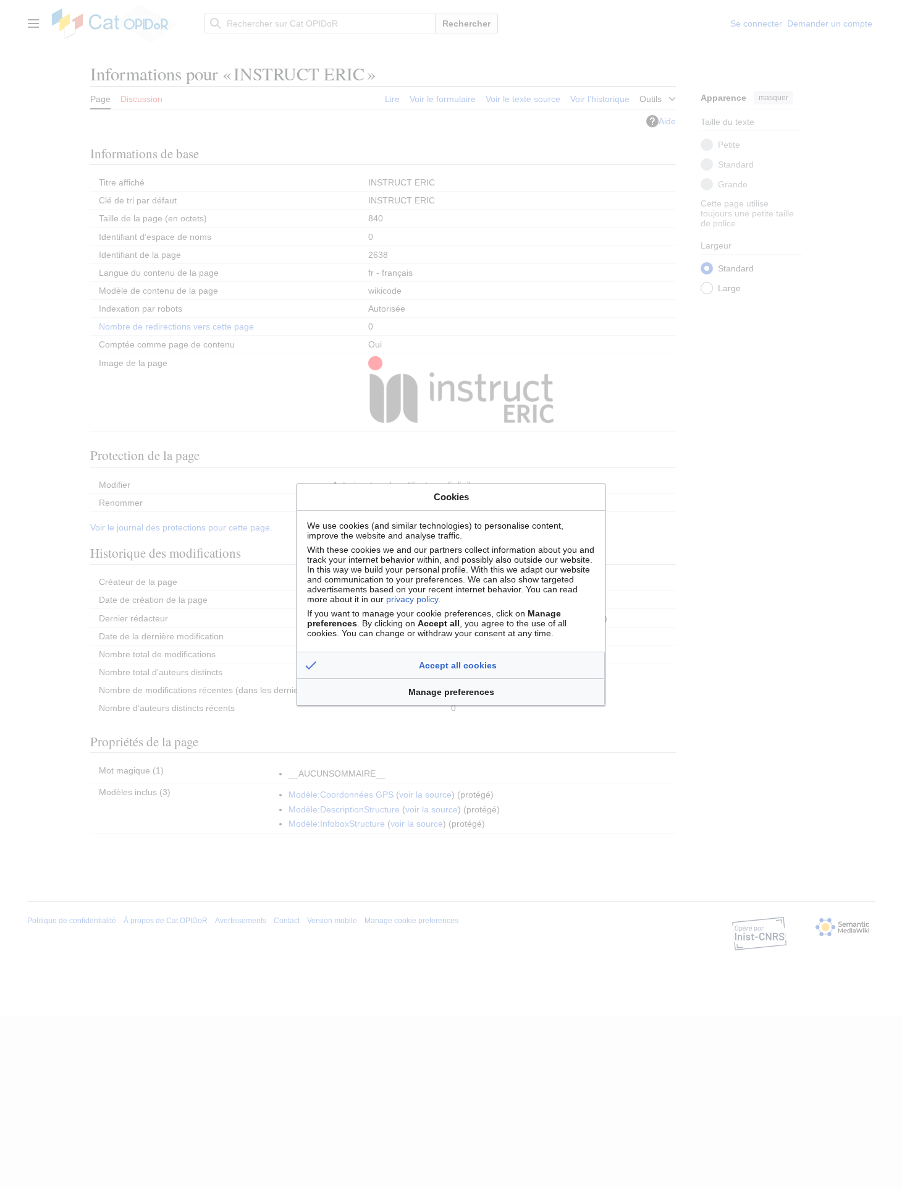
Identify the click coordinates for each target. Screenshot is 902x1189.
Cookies (451, 497)
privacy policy (412, 599)
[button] (451, 665)
